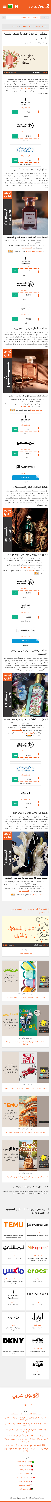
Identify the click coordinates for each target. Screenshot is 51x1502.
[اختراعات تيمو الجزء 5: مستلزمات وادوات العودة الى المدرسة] (25, 1111)
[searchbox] (23, 17)
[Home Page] (25, 1396)
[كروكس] (37, 1271)
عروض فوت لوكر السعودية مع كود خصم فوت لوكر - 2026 (25, 1450)
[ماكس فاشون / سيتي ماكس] (13, 1271)
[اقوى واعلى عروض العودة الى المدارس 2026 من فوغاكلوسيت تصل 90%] (25, 1156)
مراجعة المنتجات (26, 26)
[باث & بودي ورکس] (25, 150)
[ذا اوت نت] (37, 1294)
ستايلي (37, 1371)
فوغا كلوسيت (37, 1348)
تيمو (13, 1232)
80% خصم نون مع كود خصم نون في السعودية (25, 1445)
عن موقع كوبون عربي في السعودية (25, 1414)
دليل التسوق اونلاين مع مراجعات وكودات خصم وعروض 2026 (25, 1419)
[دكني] (13, 1341)
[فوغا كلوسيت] (25, 606)
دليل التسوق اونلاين (25, 953)
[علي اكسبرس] (37, 1248)
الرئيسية (44, 26)
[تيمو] (13, 1225)
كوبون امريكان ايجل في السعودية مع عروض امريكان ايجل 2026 (25, 1440)
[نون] (25, 793)
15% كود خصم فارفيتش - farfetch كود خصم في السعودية (25, 1425)
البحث (45, 17)
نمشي (13, 1256)
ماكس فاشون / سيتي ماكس (13, 1279)
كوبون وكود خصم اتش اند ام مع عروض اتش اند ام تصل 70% (25, 1431)
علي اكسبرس (37, 1256)
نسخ (15, 112)
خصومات (37, 26)
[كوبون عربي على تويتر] (25, 1405)
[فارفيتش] (25, 467)
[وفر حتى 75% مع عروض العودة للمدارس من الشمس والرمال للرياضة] (25, 1020)
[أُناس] (25, 308)
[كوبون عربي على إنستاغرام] (31, 1405)
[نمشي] (25, 443)
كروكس (37, 1279)
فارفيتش (38, 1232)
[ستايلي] (37, 1364)
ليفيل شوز (37, 1325)
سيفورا (13, 1302)
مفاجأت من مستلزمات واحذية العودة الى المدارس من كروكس (25, 997)
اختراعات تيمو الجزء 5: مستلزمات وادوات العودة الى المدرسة (25, 1133)
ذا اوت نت (38, 1302)
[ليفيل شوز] (37, 1317)
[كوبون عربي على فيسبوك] (20, 1405)
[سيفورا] (25, 101)
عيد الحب (15, 26)
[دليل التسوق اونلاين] (25, 932)
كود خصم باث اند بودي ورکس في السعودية (25, 1436)
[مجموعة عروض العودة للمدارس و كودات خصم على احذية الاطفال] (25, 1067)
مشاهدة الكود (25, 477)
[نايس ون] (25, 126)
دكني (13, 1348)
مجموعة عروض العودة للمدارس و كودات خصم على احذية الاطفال (25, 1088)
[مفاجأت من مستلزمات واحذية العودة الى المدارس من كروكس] (25, 976)
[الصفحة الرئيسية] (39, 7)
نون (13, 1325)
